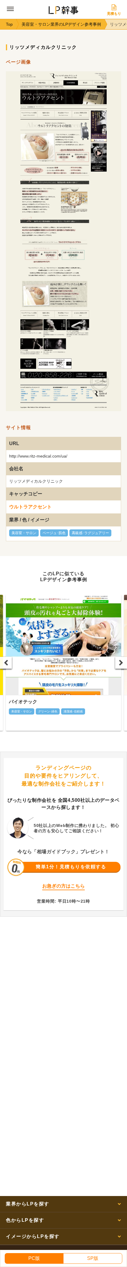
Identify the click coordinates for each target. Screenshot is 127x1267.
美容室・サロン (24, 533)
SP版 (92, 1258)
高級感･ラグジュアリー (90, 533)
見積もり (114, 14)
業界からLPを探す (27, 1203)
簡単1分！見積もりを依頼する (71, 866)
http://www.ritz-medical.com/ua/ (38, 456)
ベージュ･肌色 (54, 533)
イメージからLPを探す (33, 1236)
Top (9, 24)
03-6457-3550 (66, 894)
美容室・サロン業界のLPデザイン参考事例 (61, 24)
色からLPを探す (25, 1220)
